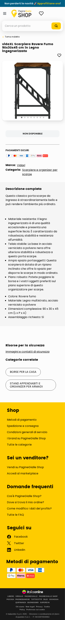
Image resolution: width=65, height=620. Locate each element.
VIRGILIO (19, 596)
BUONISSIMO (33, 602)
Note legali (30, 607)
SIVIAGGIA (53, 599)
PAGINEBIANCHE (22, 599)
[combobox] (32, 26)
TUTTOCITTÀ (36, 599)
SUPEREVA (45, 602)
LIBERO (10, 596)
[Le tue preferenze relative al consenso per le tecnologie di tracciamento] (59, 614)
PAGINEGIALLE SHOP (48, 596)
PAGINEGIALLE (31, 596)
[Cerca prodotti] (56, 25)
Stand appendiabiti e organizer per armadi (26, 385)
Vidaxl (21, 165)
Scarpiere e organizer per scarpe (40, 172)
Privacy (39, 607)
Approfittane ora (48, 3)
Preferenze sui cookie (35, 609)
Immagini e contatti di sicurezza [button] (27, 351)
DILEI (45, 599)
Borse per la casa (23, 372)
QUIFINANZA (20, 602)
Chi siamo (20, 607)
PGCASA (10, 599)
